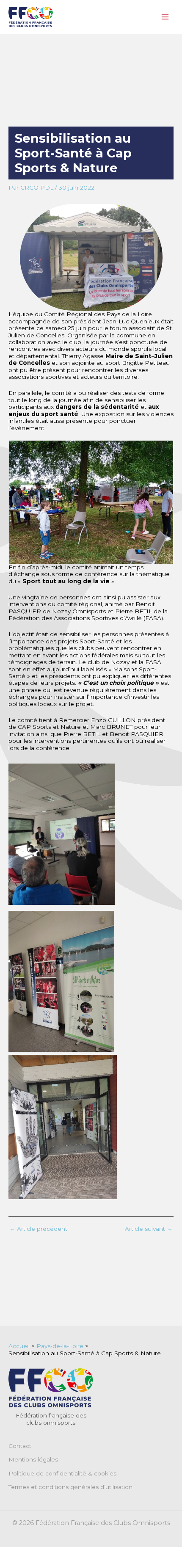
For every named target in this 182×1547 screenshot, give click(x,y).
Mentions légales (33, 1459)
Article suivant (149, 1229)
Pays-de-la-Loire (59, 1346)
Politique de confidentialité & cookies (62, 1473)
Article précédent (38, 1229)
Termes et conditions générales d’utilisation (70, 1487)
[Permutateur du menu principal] (165, 17)
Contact (19, 1445)
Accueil (19, 1346)
